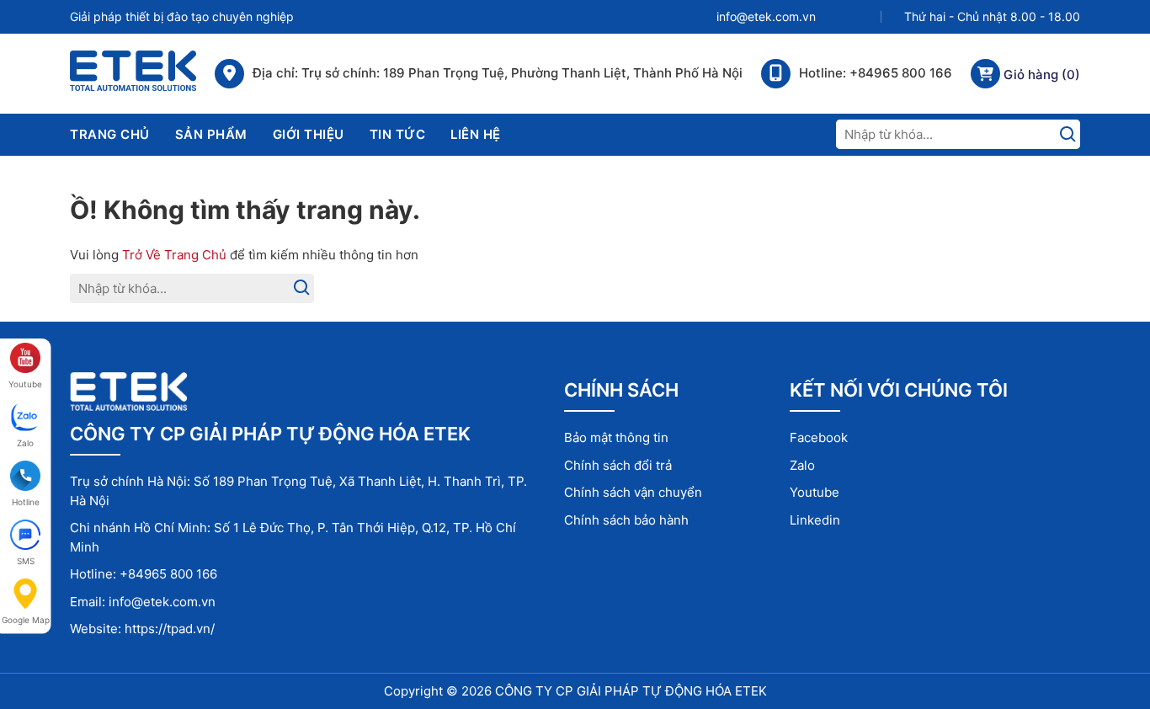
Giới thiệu (308, 134)
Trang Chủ (110, 134)
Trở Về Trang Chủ (174, 255)
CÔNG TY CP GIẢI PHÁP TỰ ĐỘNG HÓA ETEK (631, 691)
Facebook (819, 437)
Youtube (814, 492)
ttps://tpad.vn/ (173, 629)
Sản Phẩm (211, 134)
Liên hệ (475, 134)
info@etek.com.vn (766, 17)
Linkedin (815, 520)
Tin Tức (398, 134)
